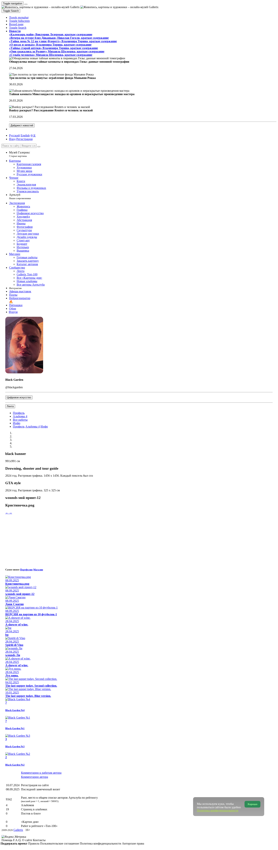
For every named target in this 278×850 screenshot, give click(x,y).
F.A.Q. (17, 840)
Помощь (7, 840)
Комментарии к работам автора (41, 772)
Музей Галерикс (19, 154)
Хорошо (252, 804)
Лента (10, 406)
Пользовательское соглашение (60, 843)
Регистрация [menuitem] (24, 139)
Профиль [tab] (19, 426)
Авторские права (133, 843)
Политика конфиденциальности (101, 843)
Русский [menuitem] (14, 135)
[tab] (19, 413)
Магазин (38, 569)
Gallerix (18, 830)
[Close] (38, 146)
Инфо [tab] (44, 426)
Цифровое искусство (19, 397)
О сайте (27, 840)
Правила (34, 843)
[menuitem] (33, 135)
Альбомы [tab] (20, 416)
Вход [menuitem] (12, 139)
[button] (19, 17)
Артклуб (20, 196)
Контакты (39, 840)
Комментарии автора (34, 776)
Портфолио (26, 569)
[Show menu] (25, 4)
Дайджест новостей (22, 125)
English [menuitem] (25, 135)
